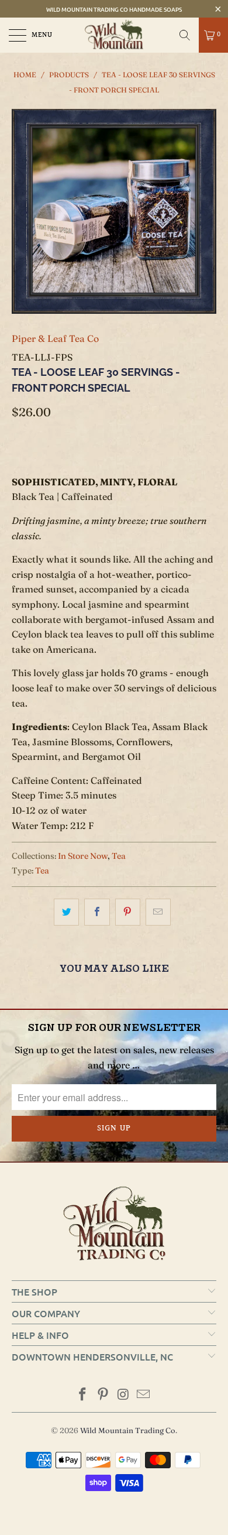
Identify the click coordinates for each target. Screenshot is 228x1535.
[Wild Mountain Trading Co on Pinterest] (103, 1395)
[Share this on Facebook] (96, 912)
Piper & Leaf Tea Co (55, 338)
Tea (119, 856)
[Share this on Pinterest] (127, 912)
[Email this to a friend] (158, 912)
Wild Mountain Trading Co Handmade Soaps (114, 9)
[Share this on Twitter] (66, 912)
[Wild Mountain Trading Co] (114, 35)
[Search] (185, 35)
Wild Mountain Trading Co (127, 1430)
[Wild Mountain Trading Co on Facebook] (83, 1395)
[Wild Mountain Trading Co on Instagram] (124, 1395)
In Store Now (83, 856)
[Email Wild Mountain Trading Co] (144, 1395)
